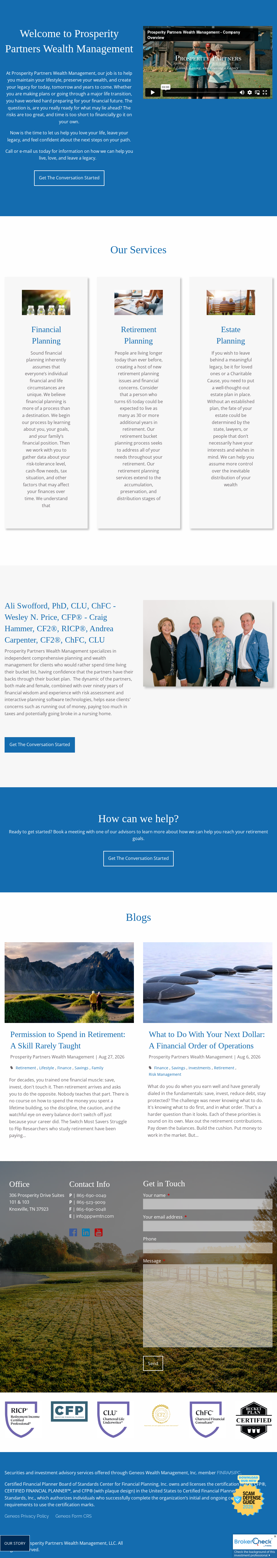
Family (97, 1067)
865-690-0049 (91, 1195)
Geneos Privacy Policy (27, 1516)
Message (174, 1261)
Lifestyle (46, 1067)
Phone (149, 1239)
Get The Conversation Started (69, 178)
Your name (176, 1195)
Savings (81, 1067)
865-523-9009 (91, 1202)
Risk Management (165, 1074)
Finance (64, 1067)
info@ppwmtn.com (95, 1216)
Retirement (26, 1067)
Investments (200, 1067)
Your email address (184, 1217)
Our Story (14, 1543)
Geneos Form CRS (73, 1516)
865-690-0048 (91, 1209)
